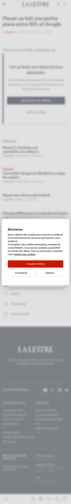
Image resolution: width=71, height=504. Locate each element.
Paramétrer (21, 273)
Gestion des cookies (24, 254)
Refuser (50, 273)
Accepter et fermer (35, 264)
